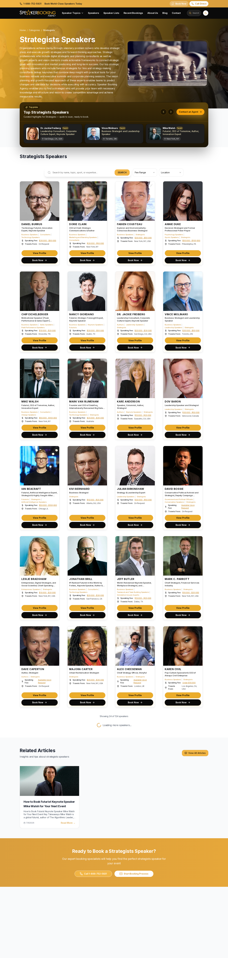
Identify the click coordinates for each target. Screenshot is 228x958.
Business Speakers (29, 234)
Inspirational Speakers (126, 862)
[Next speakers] (171, 112)
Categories (34, 30)
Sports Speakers (172, 237)
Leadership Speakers (135, 325)
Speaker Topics (71, 12)
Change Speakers (28, 415)
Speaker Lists (111, 12)
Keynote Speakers (95, 325)
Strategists (140, 234)
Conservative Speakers (174, 502)
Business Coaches (173, 860)
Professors (44, 950)
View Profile (39, 253)
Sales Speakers (46, 325)
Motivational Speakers (78, 857)
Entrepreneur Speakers (31, 589)
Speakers (93, 12)
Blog (165, 12)
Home (23, 30)
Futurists (73, 327)
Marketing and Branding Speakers (83, 237)
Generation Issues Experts (128, 595)
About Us (152, 12)
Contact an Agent (188, 111)
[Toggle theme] (205, 13)
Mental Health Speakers (31, 857)
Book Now (37, 260)
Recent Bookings (133, 12)
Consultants (45, 234)
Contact (176, 12)
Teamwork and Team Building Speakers (133, 592)
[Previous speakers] (163, 112)
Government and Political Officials (179, 499)
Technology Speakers (30, 237)
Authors (120, 325)
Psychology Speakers (174, 234)
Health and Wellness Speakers (34, 860)
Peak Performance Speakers (33, 327)
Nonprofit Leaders (28, 862)
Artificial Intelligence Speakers (34, 502)
